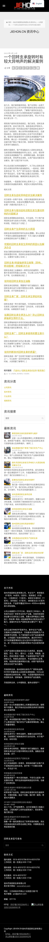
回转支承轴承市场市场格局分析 (17, 817)
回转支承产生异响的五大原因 (19, 229)
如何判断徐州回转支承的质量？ (20, 352)
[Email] (13, 68)
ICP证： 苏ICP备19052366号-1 (17, 934)
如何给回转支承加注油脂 (17, 281)
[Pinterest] (27, 68)
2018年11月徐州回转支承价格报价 (18, 802)
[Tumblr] (31, 68)
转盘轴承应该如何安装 (13, 773)
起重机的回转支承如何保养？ (24, 480)
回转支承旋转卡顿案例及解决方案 (17, 788)
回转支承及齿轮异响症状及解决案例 (23, 195)
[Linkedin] (34, 68)
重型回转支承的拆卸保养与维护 (25, 433)
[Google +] (24, 68)
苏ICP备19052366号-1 (19, 904)
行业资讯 (26, 374)
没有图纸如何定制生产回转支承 (25, 538)
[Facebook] (20, 68)
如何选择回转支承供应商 (22, 494)
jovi (7, 374)
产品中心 (17, 370)
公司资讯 (13, 374)
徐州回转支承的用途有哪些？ (24, 524)
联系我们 (41, 370)
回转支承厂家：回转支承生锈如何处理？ (28, 553)
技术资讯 (20, 374)
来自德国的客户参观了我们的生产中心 (27, 448)
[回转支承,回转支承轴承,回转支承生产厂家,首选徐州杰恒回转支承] (24, 6)
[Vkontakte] (38, 68)
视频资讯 (7, 401)
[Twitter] (17, 68)
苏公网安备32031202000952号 (18, 937)
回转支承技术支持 (29, 370)
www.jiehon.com (23, 886)
